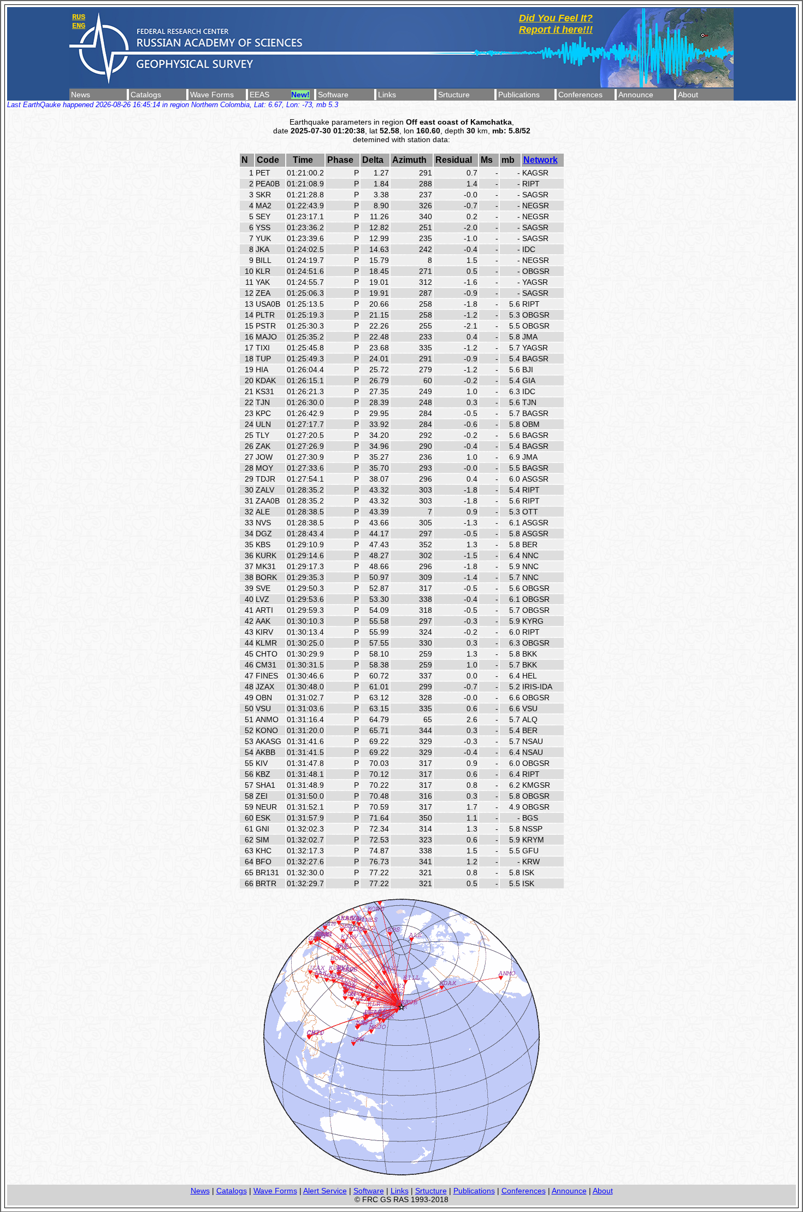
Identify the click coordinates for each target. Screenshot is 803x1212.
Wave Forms (212, 94)
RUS (78, 17)
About (688, 94)
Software (333, 94)
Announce (635, 94)
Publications (519, 94)
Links (387, 94)
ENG (78, 25)
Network (540, 160)
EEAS (259, 94)
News (80, 94)
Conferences (580, 94)
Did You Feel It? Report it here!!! (556, 24)
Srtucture (454, 94)
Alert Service (325, 1190)
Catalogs (146, 94)
